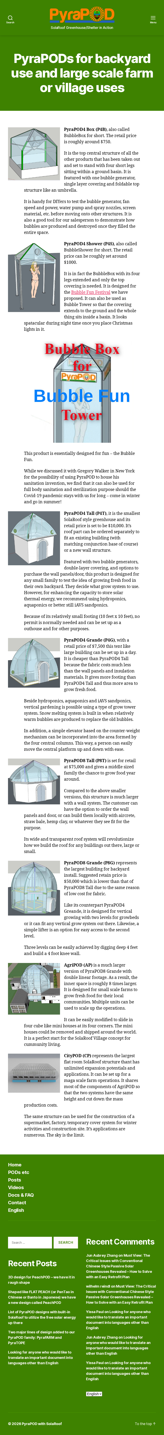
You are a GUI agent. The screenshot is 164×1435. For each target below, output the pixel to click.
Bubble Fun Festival (90, 292)
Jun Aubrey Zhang (102, 1255)
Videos (16, 1187)
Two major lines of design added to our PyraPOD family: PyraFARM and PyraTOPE (41, 1337)
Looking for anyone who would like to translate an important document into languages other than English (40, 1357)
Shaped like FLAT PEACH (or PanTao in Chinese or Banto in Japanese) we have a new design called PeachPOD (42, 1297)
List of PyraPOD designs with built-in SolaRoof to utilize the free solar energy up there (42, 1317)
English (16, 1210)
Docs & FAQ (21, 1195)
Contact (17, 1202)
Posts (14, 1180)
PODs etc (18, 1172)
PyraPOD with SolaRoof (42, 1424)
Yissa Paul (95, 1312)
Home (14, 1165)
